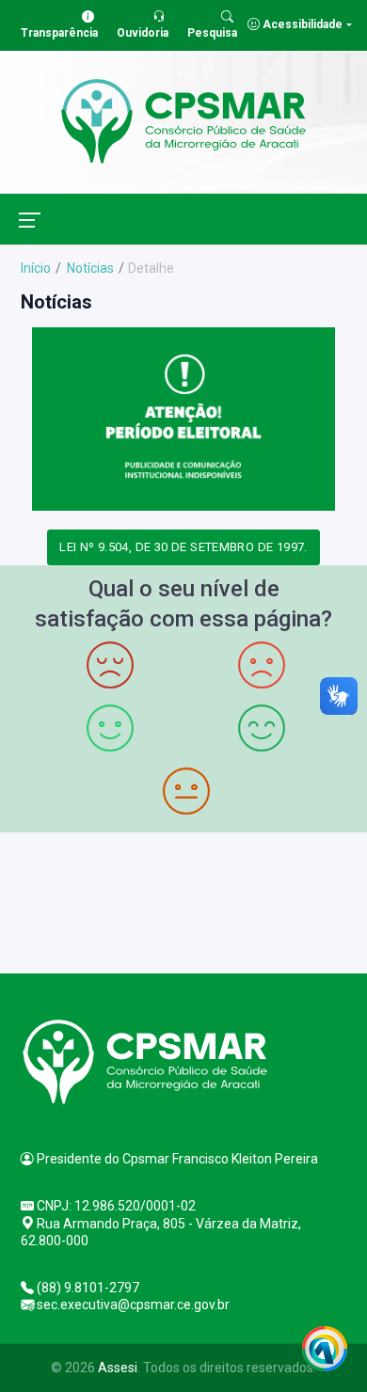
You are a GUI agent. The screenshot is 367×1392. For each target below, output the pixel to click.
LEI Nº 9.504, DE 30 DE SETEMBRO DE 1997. (183, 547)
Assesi (117, 1367)
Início (36, 268)
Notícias (89, 268)
